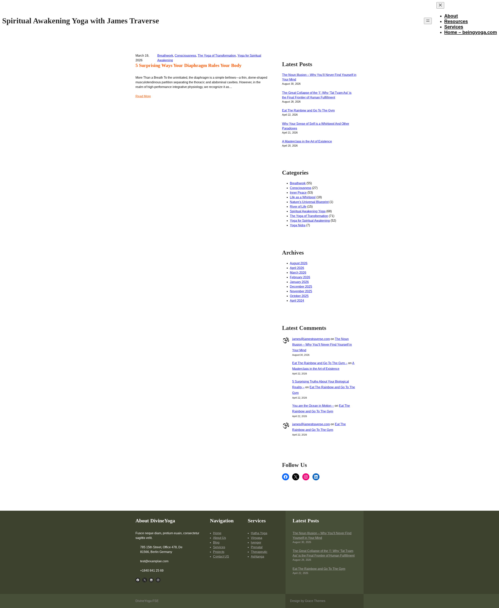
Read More (143, 96)
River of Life (298, 206)
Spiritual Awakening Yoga (308, 211)
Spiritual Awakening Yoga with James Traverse (80, 20)
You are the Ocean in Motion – (313, 405)
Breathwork (165, 55)
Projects (218, 552)
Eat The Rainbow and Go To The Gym (308, 110)
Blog (216, 542)
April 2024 (297, 300)
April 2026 (297, 268)
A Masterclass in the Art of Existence (307, 141)
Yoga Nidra (297, 225)
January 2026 (299, 282)
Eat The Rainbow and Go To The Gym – (319, 363)
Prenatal (257, 547)
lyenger (256, 542)
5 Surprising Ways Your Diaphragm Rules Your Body (188, 65)
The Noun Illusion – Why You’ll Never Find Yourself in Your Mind (322, 344)
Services (219, 547)
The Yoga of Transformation (217, 55)
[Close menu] (440, 5)
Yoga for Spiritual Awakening (310, 220)
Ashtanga (257, 556)
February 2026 (300, 277)
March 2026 (298, 272)
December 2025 (301, 286)
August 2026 (298, 263)
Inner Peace (298, 192)
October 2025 (299, 296)
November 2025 (301, 291)
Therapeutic (259, 552)
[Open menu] (428, 21)
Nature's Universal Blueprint (309, 202)
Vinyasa (256, 537)
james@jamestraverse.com (311, 339)
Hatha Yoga (259, 533)
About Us (219, 537)
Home (217, 533)
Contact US (221, 556)
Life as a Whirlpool (303, 197)
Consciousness (185, 55)
